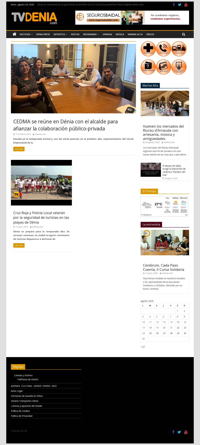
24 (143, 333)
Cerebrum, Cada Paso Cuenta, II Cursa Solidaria (163, 267)
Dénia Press (43, 34)
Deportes (59, 34)
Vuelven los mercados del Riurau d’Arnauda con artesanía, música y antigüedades (163, 132)
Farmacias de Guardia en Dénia (27, 395)
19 (157, 327)
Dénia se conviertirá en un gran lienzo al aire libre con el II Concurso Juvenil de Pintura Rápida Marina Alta (90, 4)
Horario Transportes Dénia (24, 400)
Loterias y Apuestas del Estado (26, 405)
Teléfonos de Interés (27, 379)
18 (150, 327)
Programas (90, 34)
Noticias (25, 34)
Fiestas (75, 34)
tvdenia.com (40, 134)
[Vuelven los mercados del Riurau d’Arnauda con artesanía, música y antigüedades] (165, 92)
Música (120, 34)
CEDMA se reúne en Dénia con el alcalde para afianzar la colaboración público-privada (65, 125)
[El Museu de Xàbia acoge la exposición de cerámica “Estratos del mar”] (151, 164)
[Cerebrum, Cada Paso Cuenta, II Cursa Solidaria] (165, 231)
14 (171, 322)
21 (171, 327)
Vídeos (150, 34)
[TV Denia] (14, 34)
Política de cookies (20, 410)
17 (143, 327)
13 (164, 322)
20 (164, 327)
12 (157, 322)
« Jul (143, 346)
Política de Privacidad (21, 415)
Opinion (107, 34)
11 (150, 322)
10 (143, 322)
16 (185, 322)
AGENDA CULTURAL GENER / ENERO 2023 (34, 385)
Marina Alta (135, 34)
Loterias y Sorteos (23, 375)
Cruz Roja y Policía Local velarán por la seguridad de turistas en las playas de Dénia (41, 217)
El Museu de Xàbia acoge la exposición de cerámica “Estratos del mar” (174, 170)
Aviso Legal (16, 390)
